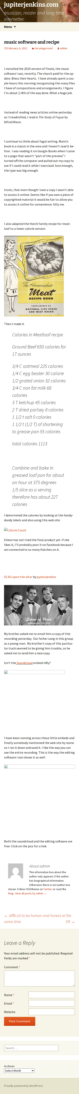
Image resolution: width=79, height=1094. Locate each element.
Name (9, 995)
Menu (8, 27)
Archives (9, 1066)
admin (63, 48)
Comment (12, 967)
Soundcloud (24, 663)
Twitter (47, 889)
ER (70, 921)
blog (11, 893)
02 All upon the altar (18, 577)
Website (9, 1012)
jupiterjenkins (46, 577)
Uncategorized (44, 48)
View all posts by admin (31, 893)
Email (9, 1003)
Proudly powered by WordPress (23, 1086)
